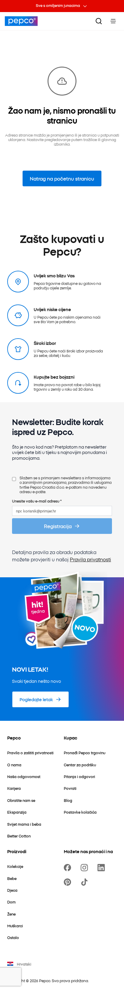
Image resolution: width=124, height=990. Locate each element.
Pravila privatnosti (90, 559)
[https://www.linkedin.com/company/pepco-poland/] (102, 867)
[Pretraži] (99, 21)
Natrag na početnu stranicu (62, 178)
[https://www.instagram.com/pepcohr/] (85, 867)
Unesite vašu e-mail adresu (37, 501)
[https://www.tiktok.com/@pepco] (85, 882)
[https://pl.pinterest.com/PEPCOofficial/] (68, 882)
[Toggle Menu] (113, 21)
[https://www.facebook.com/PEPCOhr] (68, 867)
